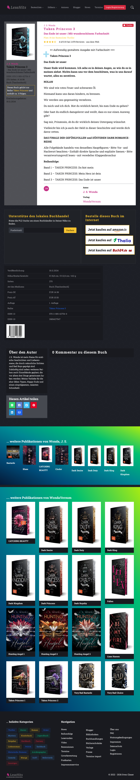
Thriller (129, 25)
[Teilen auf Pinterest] (34, 405)
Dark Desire (77, 470)
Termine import (93, 756)
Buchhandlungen (94, 738)
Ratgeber (12, 741)
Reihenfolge (67, 733)
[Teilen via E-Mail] (19, 412)
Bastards (11, 463)
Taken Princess (20, 90)
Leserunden (67, 738)
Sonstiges (12, 763)
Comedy (12, 757)
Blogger (76, 7)
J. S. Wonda (90, 191)
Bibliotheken (92, 734)
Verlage (89, 747)
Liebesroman (14, 746)
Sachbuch (41, 746)
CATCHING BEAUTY (44, 468)
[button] (131, 7)
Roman (35, 730)
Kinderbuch (26, 735)
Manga (24, 757)
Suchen (70, 230)
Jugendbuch (42, 735)
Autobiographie (39, 752)
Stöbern (51, 7)
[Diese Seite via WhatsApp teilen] (12, 405)
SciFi (35, 757)
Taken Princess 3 (57, 308)
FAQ (112, 733)
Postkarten (66, 760)
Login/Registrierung (115, 7)
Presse (89, 752)
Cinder (58, 469)
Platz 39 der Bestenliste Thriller (59, 37)
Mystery (12, 735)
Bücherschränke (94, 743)
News (87, 7)
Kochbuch (25, 741)
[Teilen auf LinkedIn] (12, 412)
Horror (23, 730)
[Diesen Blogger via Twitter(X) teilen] (26, 405)
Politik (28, 746)
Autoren (65, 7)
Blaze (25, 469)
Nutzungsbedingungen (121, 737)
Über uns (114, 729)
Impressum (115, 741)
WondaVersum (92, 201)
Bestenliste (36, 7)
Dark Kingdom (124, 472)
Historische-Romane (17, 752)
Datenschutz (116, 746)
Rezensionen (67, 746)
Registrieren (116, 753)
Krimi (46, 730)
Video (64, 742)
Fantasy (39, 741)
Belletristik (47, 757)
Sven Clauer (128, 774)
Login (113, 750)
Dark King (109, 470)
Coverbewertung (69, 755)
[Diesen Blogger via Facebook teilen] (19, 405)
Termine (99, 7)
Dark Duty (93, 470)
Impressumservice (70, 764)
